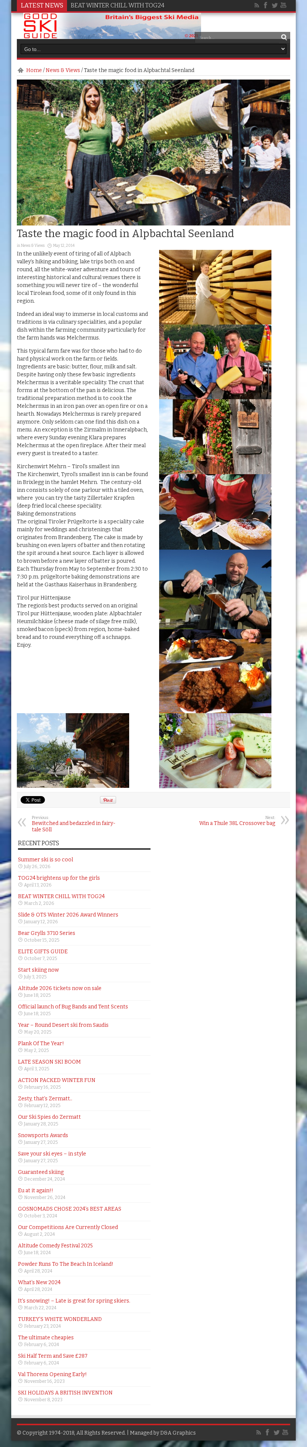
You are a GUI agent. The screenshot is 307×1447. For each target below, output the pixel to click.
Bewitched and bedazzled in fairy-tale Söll (73, 824)
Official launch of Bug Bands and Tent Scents (73, 1007)
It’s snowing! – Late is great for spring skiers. (74, 1301)
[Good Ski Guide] (112, 36)
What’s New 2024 (39, 1282)
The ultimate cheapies (46, 1337)
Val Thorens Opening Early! (52, 1374)
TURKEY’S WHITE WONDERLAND (60, 1319)
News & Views (63, 70)
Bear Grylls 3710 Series (46, 933)
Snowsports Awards (43, 1135)
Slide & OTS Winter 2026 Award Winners (68, 915)
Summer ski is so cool (45, 859)
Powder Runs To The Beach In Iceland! (65, 1264)
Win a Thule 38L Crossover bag (237, 820)
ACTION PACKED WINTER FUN (56, 1080)
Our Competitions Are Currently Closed (68, 1227)
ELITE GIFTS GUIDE (43, 951)
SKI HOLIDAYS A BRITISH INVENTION (65, 1393)
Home (34, 70)
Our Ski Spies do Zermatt (49, 1117)
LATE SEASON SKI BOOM (49, 1062)
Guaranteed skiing (41, 1172)
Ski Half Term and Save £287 (53, 1356)
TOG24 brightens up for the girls (59, 878)
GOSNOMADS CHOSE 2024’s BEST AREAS (69, 1209)
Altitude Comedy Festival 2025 (55, 1246)
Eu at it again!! (35, 1190)
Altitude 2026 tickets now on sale (59, 988)
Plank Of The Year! (41, 1043)
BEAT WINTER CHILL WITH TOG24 (117, 5)
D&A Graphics (178, 1433)
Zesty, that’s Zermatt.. (45, 1098)
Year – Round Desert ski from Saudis (63, 1025)
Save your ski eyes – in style (52, 1154)
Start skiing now (38, 970)
